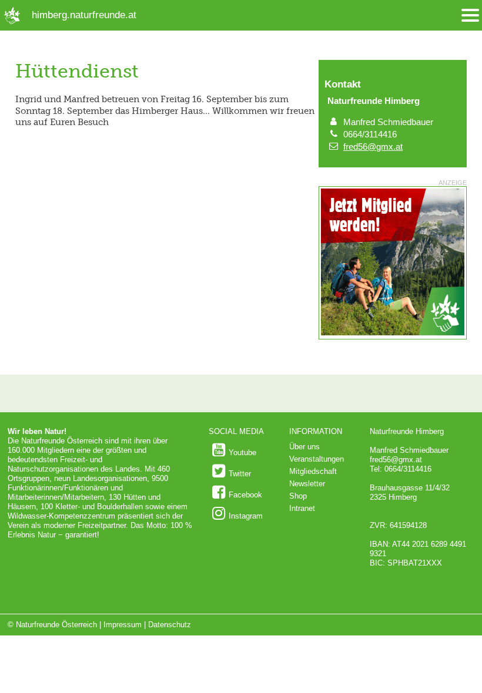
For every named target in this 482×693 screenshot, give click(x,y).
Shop (298, 496)
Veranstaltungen (316, 459)
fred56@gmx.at (373, 147)
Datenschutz (169, 624)
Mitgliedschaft (313, 471)
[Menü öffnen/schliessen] (470, 15)
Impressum (122, 624)
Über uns (304, 446)
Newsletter (307, 483)
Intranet (302, 508)
